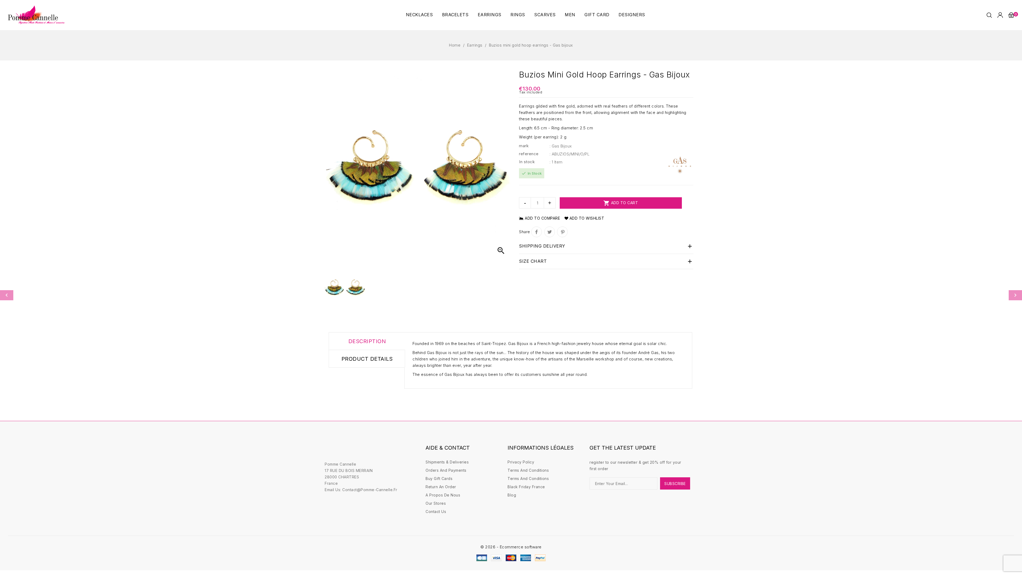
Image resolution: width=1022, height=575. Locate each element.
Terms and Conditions (528, 470)
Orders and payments (446, 470)
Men (570, 14)
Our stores (436, 503)
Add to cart (620, 203)
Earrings (489, 14)
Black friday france (526, 486)
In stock (527, 161)
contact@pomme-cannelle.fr (369, 489)
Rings (517, 14)
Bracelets (455, 14)
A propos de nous (443, 495)
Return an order (441, 486)
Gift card (596, 14)
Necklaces (419, 14)
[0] (1011, 15)
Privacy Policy (521, 462)
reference (529, 153)
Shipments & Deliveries (447, 462)
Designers (632, 14)
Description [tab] (367, 341)
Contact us (436, 511)
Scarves (545, 14)
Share (536, 232)
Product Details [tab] (367, 359)
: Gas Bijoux (561, 146)
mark (524, 145)
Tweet (550, 232)
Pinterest (562, 232)
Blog (512, 495)
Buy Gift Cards (439, 478)
